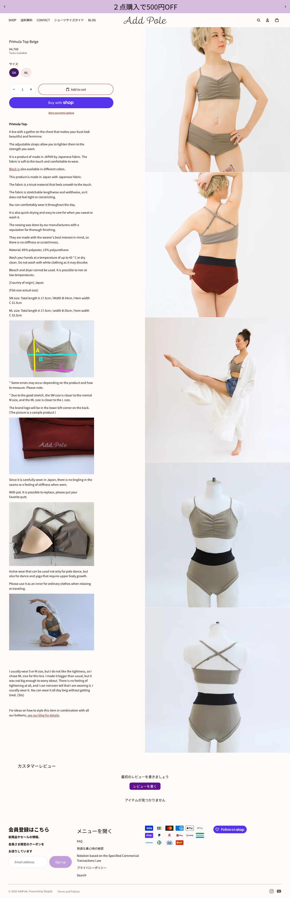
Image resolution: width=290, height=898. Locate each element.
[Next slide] (285, 6)
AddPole (23, 891)
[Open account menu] (267, 20)
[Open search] (258, 20)
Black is (14, 169)
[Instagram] (271, 891)
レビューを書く (145, 786)
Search (81, 875)
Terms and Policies (69, 891)
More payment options (61, 112)
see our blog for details (43, 715)
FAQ (79, 841)
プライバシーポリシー (92, 868)
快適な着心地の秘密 (90, 848)
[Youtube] (279, 891)
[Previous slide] (4, 6)
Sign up (60, 862)
